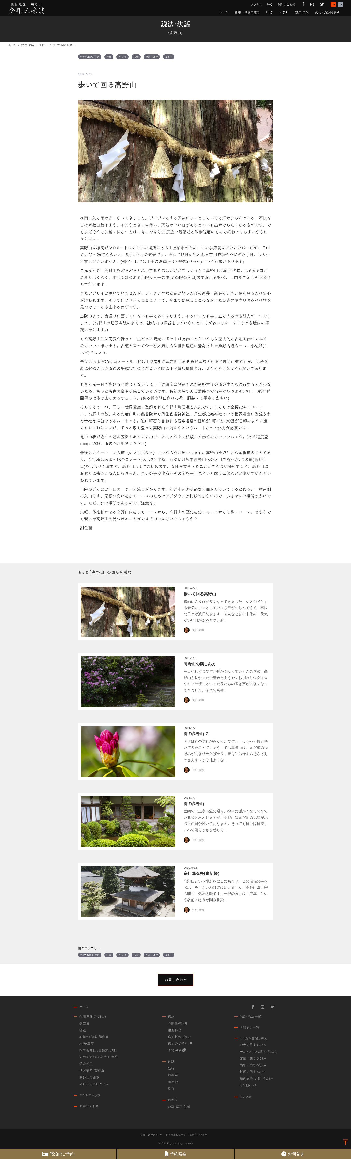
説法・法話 (27, 45)
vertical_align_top (345, 1142)
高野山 (43, 45)
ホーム (12, 45)
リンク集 (246, 1097)
